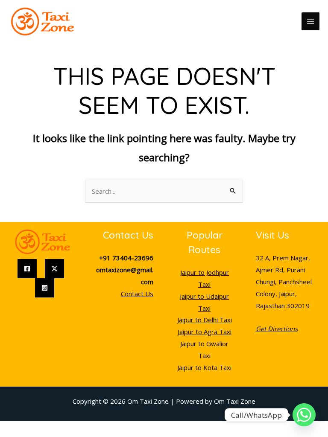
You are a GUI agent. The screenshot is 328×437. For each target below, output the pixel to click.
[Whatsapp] (304, 414)
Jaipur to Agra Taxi (204, 331)
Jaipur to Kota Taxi (204, 367)
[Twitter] (54, 268)
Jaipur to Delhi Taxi (204, 319)
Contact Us (137, 293)
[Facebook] (27, 268)
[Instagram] (44, 287)
